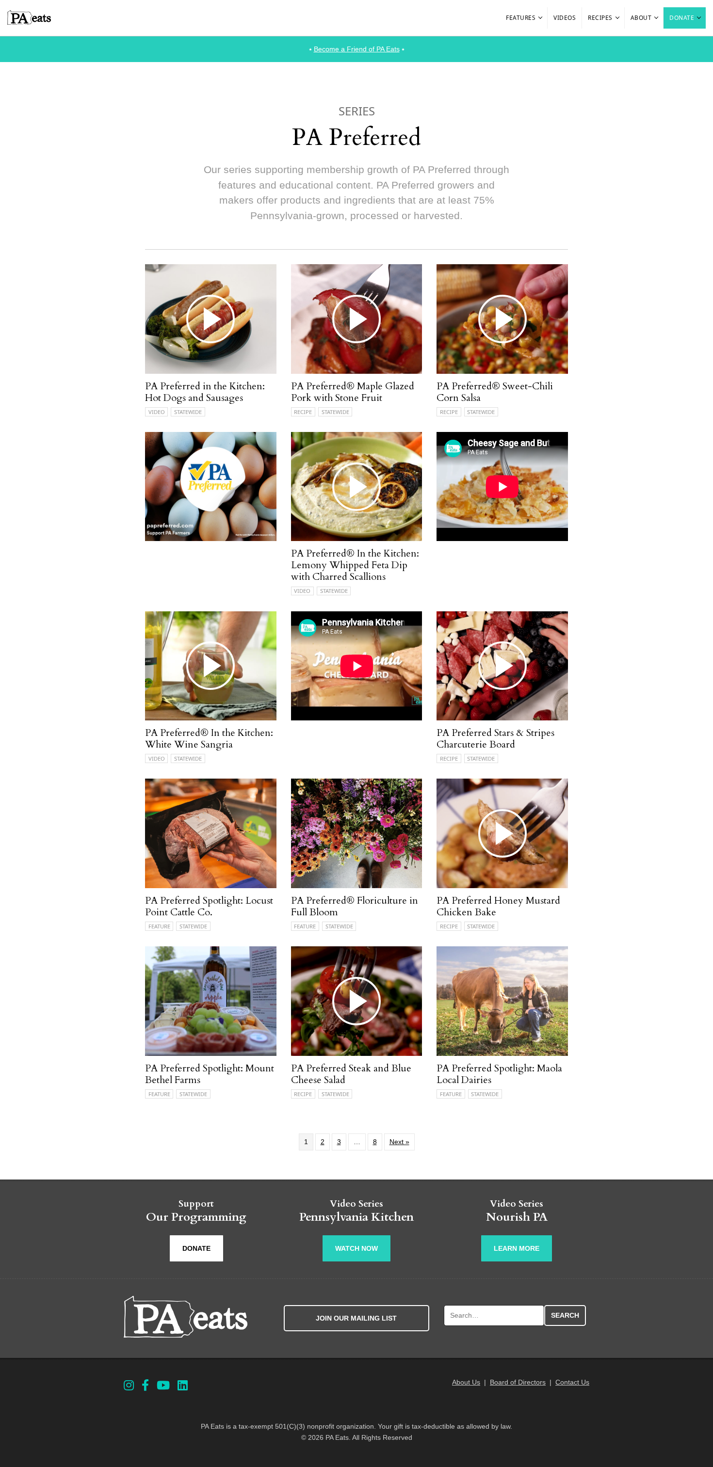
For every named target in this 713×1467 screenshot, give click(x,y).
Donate (681, 18)
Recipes (600, 18)
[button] (540, 18)
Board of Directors (518, 1382)
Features (520, 18)
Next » (399, 1142)
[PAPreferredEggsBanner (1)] (210, 538)
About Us (466, 1382)
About (641, 18)
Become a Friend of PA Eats (357, 49)
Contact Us (572, 1382)
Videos (564, 18)
